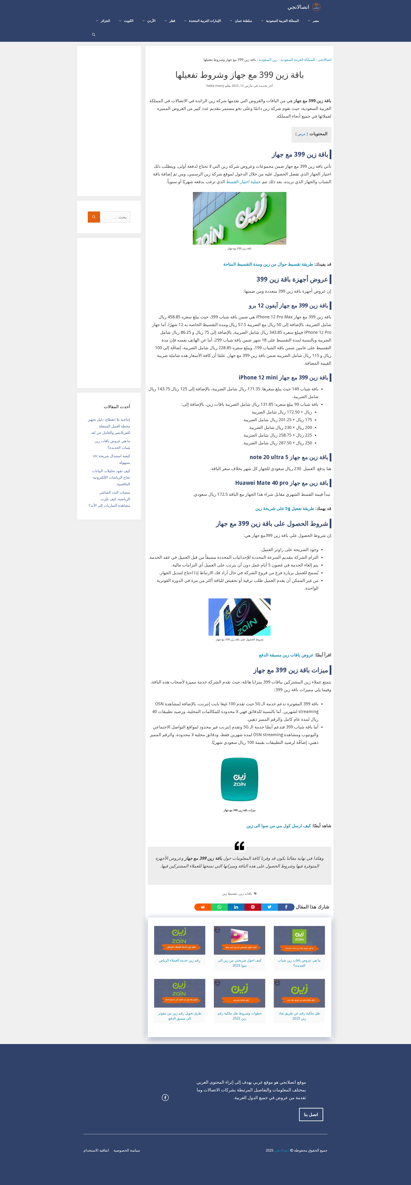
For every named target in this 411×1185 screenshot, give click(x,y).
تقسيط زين (229, 894)
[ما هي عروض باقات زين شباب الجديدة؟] (299, 950)
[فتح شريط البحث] (94, 35)
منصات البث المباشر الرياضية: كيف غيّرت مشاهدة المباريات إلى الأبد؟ (109, 499)
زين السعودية (268, 60)
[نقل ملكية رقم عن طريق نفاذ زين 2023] (299, 1003)
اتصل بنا (311, 1114)
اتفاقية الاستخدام (96, 1150)
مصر (316, 21)
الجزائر (105, 21)
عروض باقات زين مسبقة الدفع (286, 655)
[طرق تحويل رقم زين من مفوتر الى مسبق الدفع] (179, 1003)
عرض (302, 134)
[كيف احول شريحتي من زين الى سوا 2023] (239, 950)
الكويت (128, 21)
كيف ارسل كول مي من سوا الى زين (278, 825)
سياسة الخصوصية (126, 1150)
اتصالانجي (298, 7)
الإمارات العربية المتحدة (205, 21)
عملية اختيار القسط (243, 181)
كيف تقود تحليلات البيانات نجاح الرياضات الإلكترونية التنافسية (111, 477)
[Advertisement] (109, 121)
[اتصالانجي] (316, 7)
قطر (172, 21)
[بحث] (94, 217)
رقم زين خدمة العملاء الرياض (179, 960)
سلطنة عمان (243, 21)
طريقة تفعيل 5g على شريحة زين (284, 508)
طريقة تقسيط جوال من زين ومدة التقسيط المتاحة (268, 264)
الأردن (151, 21)
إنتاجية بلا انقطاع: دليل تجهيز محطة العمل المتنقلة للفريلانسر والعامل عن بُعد (109, 426)
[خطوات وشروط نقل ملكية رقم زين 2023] (239, 1003)
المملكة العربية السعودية (282, 21)
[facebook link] (165, 1097)
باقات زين (245, 894)
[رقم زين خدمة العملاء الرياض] (179, 950)
